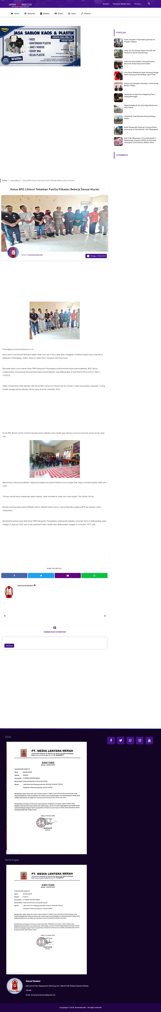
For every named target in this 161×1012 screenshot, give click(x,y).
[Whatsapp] (130, 740)
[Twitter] (120, 740)
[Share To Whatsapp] (94, 575)
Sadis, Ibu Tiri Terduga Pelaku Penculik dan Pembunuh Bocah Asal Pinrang (140, 51)
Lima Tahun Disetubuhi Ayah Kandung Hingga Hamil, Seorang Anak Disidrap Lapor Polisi (141, 73)
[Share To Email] (68, 575)
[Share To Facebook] (14, 575)
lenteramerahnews (25, 586)
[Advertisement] (54, 105)
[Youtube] (149, 740)
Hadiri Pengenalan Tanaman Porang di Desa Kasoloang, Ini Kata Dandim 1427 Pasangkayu (141, 128)
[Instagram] (140, 740)
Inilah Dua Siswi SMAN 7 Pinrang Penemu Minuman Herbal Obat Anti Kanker (139, 62)
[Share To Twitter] (41, 575)
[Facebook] (111, 740)
